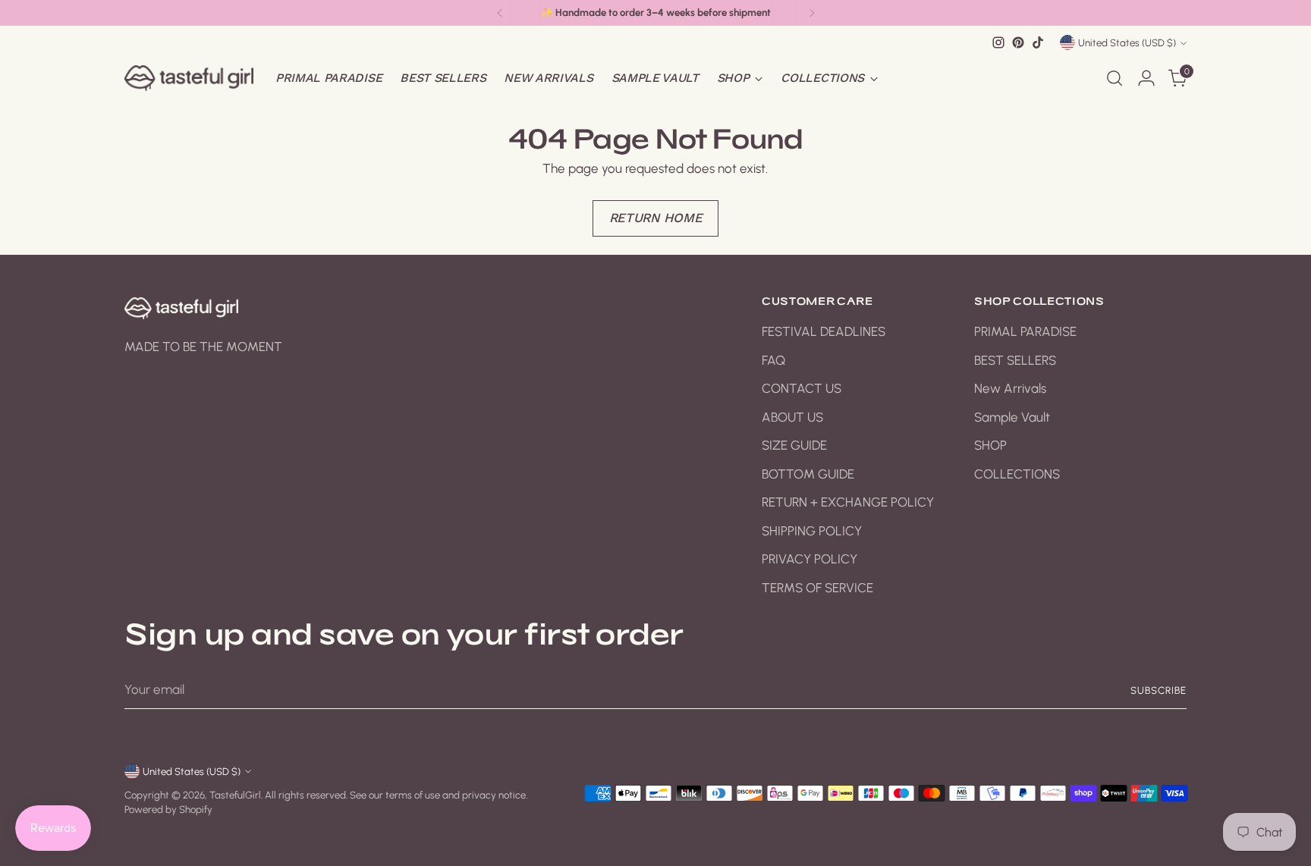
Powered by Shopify (168, 809)
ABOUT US (792, 417)
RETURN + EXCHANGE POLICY (848, 502)
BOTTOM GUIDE (808, 474)
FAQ (773, 360)
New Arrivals (1010, 388)
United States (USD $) (1127, 42)
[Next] (811, 13)
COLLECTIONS (1017, 474)
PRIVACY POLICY (809, 558)
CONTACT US (801, 388)
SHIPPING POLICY (812, 530)
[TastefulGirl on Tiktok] (1038, 42)
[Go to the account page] (1146, 78)
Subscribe (1158, 690)
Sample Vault (1012, 417)
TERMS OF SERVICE (817, 587)
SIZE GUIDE (794, 445)
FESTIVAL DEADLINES (823, 331)
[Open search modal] (1114, 78)
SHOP (990, 445)
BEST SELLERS (1015, 360)
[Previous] (500, 13)
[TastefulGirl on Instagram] (998, 42)
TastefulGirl (235, 795)
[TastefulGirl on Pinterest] (1018, 42)
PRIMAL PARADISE (1025, 331)
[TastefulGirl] (188, 78)
